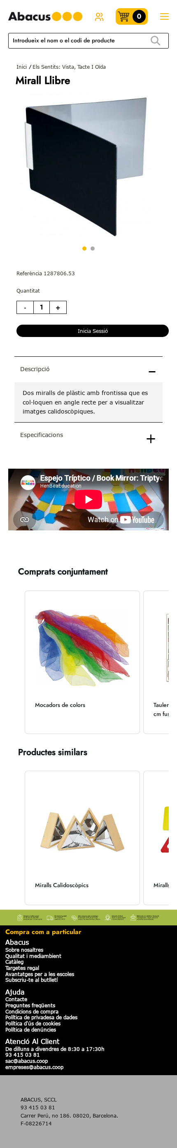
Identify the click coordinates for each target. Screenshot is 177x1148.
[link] (99, 16)
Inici (21, 67)
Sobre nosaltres (24, 950)
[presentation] (88, 402)
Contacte (16, 999)
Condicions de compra (31, 1011)
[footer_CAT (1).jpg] (88, 916)
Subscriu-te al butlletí (31, 980)
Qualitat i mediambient (33, 956)
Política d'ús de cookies (33, 1023)
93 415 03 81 (22, 1054)
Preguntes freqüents (30, 1005)
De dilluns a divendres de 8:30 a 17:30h (55, 1049)
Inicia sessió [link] (93, 331)
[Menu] (164, 16)
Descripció (35, 368)
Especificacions (41, 434)
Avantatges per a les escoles (39, 974)
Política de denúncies (30, 1029)
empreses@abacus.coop (34, 1067)
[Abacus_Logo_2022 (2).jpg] (45, 16)
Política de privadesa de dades (41, 1017)
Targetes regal (22, 968)
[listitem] (82, 662)
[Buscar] (155, 40)
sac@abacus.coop (26, 1061)
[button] (16, 662)
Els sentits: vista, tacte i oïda (69, 67)
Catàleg (14, 961)
